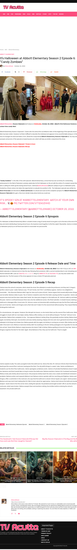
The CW (55, 14)
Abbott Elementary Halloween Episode (16, 424)
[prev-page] (1, 486)
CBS (8, 14)
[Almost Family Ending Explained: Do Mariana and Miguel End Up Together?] (13, 467)
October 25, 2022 (63, 209)
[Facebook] (12, 513)
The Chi (66, 476)
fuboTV (21, 273)
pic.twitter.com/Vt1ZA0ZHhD (32, 203)
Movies (61, 14)
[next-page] (4, 486)
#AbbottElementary (36, 200)
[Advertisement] (50, 7)
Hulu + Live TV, (29, 273)
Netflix (38, 14)
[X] (15, 513)
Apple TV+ (39, 478)
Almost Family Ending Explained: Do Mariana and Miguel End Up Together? (13, 480)
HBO (24, 14)
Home (2, 50)
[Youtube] (19, 513)
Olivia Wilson (9, 66)
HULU (28, 14)
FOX (12, 14)
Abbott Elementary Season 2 (36, 424)
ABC (4, 14)
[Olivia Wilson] (1, 66)
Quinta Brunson (42, 185)
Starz (45, 14)
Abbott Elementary (14, 50)
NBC (33, 14)
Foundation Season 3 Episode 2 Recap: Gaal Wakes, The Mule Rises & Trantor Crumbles (39, 480)
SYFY (49, 14)
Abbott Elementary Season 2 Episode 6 (56, 424)
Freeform (18, 14)
